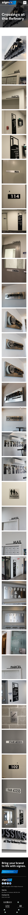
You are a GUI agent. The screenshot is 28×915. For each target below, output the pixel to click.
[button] (24, 2)
